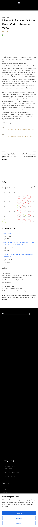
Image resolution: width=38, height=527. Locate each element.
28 (24, 216)
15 (29, 207)
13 (19, 207)
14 (24, 207)
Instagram (5, 489)
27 (19, 216)
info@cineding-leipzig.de (12, 472)
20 (19, 212)
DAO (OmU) (7, 233)
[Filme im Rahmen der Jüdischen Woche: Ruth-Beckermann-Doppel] (19, 44)
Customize (19, 518)
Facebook (5, 493)
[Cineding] (19, 3)
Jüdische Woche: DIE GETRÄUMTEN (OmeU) (20, 136)
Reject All (19, 523)
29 (29, 216)
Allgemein (5, 31)
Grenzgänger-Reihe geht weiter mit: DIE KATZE (9, 157)
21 (24, 212)
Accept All (19, 513)
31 (24, 197)
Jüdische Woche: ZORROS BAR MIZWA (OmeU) (21, 129)
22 (29, 212)
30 (19, 197)
